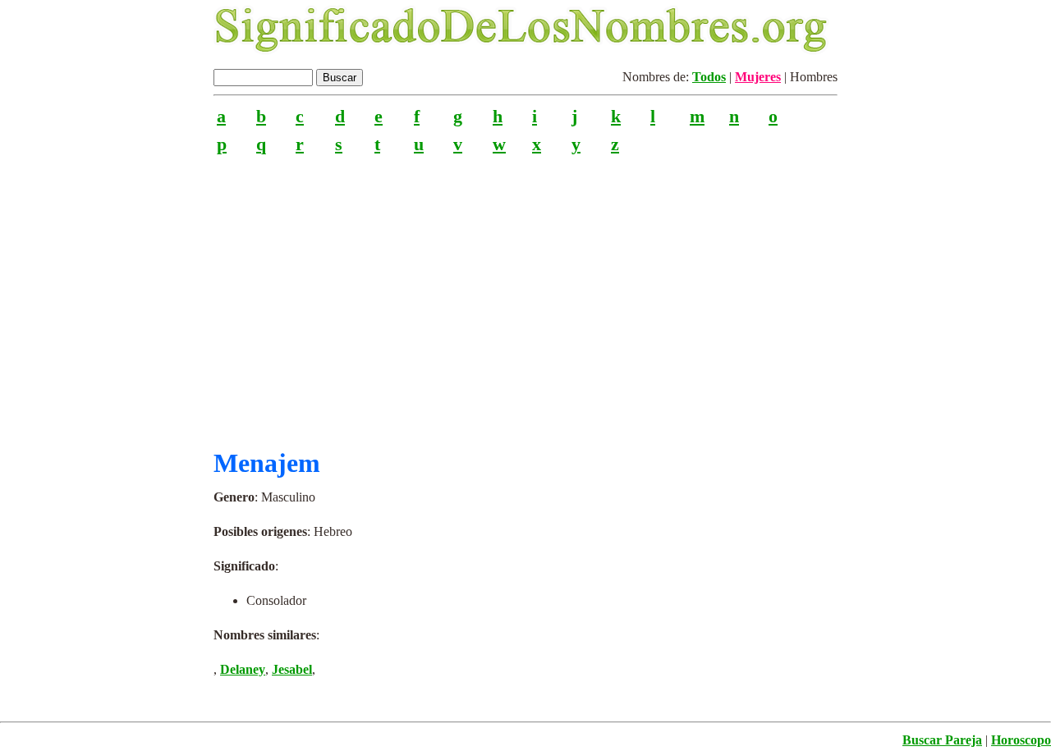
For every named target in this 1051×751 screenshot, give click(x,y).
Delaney (242, 669)
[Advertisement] (525, 295)
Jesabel (292, 669)
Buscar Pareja (942, 740)
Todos (709, 77)
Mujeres (758, 77)
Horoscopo (1021, 740)
